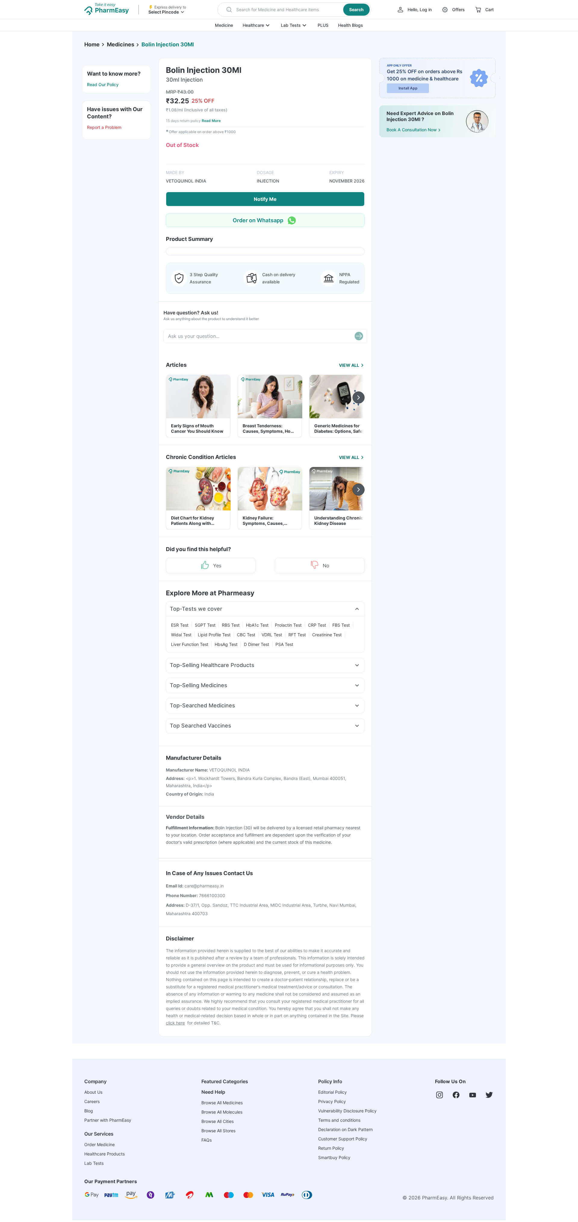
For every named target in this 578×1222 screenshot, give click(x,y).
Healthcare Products (104, 1153)
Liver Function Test (189, 644)
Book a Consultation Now (412, 129)
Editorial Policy (332, 1092)
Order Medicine (99, 1144)
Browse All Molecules (221, 1111)
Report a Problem (104, 127)
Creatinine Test (327, 634)
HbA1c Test (257, 625)
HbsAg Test (226, 644)
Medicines (120, 44)
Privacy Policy (332, 1101)
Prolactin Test (288, 625)
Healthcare (253, 25)
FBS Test (341, 625)
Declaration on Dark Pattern (345, 1129)
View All (349, 365)
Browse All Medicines (222, 1102)
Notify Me (265, 199)
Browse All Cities (217, 1121)
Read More (211, 120)
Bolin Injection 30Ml (167, 44)
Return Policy (331, 1148)
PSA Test (284, 644)
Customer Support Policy (342, 1138)
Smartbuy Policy (334, 1157)
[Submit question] (359, 336)
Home (92, 44)
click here (175, 1022)
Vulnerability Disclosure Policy (347, 1110)
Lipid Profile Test (214, 634)
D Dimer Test (256, 644)
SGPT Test (205, 625)
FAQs (206, 1140)
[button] (294, 9)
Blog (88, 1110)
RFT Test (297, 634)
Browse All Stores (218, 1130)
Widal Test (181, 634)
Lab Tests (291, 25)
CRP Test (317, 625)
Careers (92, 1101)
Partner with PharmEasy (107, 1120)
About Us (93, 1092)
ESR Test (179, 625)
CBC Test (246, 634)
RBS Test (231, 625)
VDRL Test (272, 634)
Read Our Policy (103, 84)
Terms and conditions (339, 1120)
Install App (408, 88)
